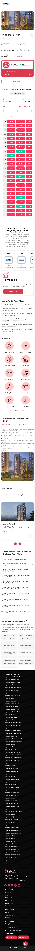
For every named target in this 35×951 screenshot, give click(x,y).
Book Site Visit (16, 81)
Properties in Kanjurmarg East (13, 757)
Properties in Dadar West (12, 706)
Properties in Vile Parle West (12, 854)
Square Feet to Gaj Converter (9, 635)
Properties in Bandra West (12, 682)
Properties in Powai (10, 825)
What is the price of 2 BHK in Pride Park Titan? (15, 600)
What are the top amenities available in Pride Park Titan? (15, 576)
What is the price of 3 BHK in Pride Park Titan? (15, 612)
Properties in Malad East (12, 790)
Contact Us (8, 900)
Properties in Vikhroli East (12, 846)
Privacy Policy (9, 903)
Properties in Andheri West (12, 677)
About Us (8, 892)
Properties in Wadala (11, 857)
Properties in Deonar (10, 714)
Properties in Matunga (11, 801)
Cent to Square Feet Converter (26, 638)
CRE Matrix (8, 912)
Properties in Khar (10, 763)
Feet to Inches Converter (25, 652)
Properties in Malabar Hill (12, 787)
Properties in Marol (10, 798)
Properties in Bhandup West (13, 687)
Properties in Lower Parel (11, 774)
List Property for (17, 93)
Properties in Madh (10, 776)
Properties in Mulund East (12, 806)
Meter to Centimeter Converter (9, 642)
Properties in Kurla (10, 766)
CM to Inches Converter (9, 638)
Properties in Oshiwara (11, 819)
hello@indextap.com (11, 924)
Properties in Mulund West (12, 809)
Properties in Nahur (10, 814)
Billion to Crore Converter (9, 663)
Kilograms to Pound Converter (25, 663)
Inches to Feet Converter (25, 648)
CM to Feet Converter (9, 645)
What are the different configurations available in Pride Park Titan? (15, 588)
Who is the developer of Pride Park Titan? (13, 564)
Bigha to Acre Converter (9, 660)
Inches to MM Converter (25, 660)
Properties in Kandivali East (12, 752)
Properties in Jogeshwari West (13, 741)
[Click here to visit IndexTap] (7, 3)
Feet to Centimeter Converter (26, 642)
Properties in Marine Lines (12, 795)
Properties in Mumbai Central (13, 811)
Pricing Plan (8, 898)
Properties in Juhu (10, 744)
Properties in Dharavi (11, 717)
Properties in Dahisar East (12, 709)
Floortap (7, 918)
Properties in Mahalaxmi (12, 782)
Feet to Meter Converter (25, 657)
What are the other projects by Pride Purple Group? (14, 582)
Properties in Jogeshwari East (13, 739)
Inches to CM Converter (9, 648)
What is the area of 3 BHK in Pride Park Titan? (15, 606)
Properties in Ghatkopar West (13, 725)
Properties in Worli (10, 860)
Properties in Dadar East (12, 704)
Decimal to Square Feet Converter (9, 653)
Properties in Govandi (11, 736)
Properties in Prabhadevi (12, 828)
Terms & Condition (10, 906)
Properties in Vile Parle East (12, 852)
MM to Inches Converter (25, 645)
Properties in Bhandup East (12, 685)
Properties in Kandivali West (13, 755)
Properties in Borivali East (12, 693)
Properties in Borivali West (12, 695)
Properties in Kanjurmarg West (13, 760)
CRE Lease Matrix (10, 915)
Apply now (13, 291)
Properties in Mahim (10, 784)
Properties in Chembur (11, 701)
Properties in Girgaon (11, 728)
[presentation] (3, 20)
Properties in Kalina (10, 749)
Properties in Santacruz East (13, 830)
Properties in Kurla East (11, 768)
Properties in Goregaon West (13, 733)
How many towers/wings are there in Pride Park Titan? (14, 570)
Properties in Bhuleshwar (12, 690)
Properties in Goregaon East (13, 731)
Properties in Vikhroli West (12, 849)
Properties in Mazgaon (11, 803)
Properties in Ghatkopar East (13, 722)
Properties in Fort (9, 720)
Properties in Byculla (10, 698)
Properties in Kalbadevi (11, 747)
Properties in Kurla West (11, 771)
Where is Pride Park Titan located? (13, 559)
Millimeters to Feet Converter (25, 635)
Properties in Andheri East (12, 674)
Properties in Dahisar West (12, 712)
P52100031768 (25, 106)
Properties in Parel (10, 822)
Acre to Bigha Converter (9, 657)
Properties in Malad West (12, 792)
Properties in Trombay (11, 844)
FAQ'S (7, 895)
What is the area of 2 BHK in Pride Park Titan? (15, 594)
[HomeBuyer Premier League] (25, 943)
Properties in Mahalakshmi (12, 779)
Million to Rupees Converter (9, 667)
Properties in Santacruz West (13, 833)
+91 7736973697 (10, 927)
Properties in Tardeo (10, 841)
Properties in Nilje (9, 817)
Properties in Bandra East (12, 679)
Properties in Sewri (10, 836)
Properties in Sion (10, 838)
